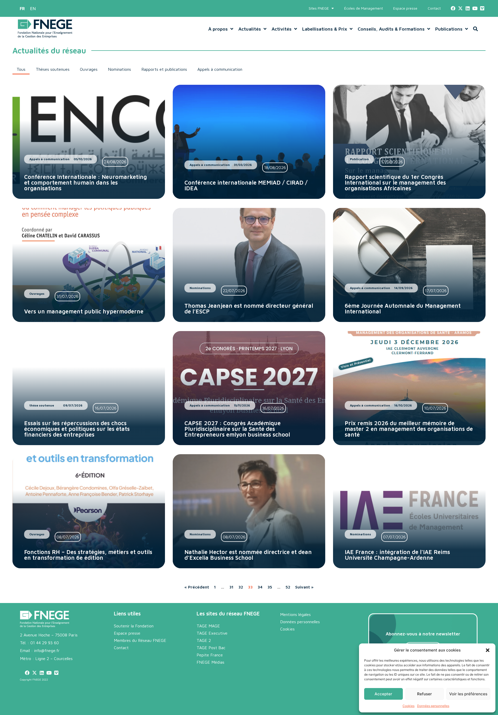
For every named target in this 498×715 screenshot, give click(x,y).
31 (231, 587)
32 (240, 587)
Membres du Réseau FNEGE (140, 640)
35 (269, 587)
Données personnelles (433, 706)
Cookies (408, 706)
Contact (434, 8)
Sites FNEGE (319, 8)
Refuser (424, 693)
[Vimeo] (482, 8)
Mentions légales (295, 614)
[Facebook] (453, 8)
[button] (487, 650)
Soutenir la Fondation (134, 625)
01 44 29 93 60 (44, 642)
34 (260, 587)
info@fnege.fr (47, 650)
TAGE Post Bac (211, 647)
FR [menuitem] (22, 8)
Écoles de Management (363, 8)
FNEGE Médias (210, 662)
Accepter (383, 693)
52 (288, 587)
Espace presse (405, 8)
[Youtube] (475, 8)
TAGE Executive (212, 633)
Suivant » (304, 587)
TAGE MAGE (208, 625)
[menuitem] (22, 8)
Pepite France (210, 655)
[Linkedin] (467, 8)
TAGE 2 (204, 640)
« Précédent (196, 587)
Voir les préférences (468, 693)
